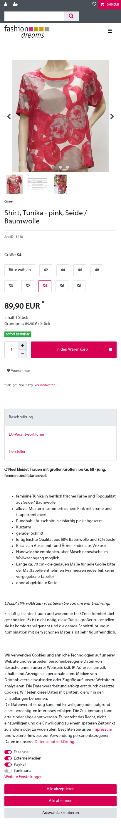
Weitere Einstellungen (23, 777)
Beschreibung (21, 417)
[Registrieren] (16, 4)
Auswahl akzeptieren (60, 813)
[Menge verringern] (23, 354)
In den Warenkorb (72, 349)
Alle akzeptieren (61, 789)
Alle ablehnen (61, 801)
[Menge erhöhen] (23, 345)
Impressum (102, 729)
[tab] (60, 417)
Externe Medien (27, 758)
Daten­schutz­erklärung (54, 742)
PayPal (20, 764)
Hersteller (17, 452)
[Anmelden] (6, 4)
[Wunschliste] (94, 4)
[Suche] (71, 16)
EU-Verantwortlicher (26, 434)
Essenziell (22, 752)
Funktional (23, 771)
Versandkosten (44, 385)
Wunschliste (20, 371)
